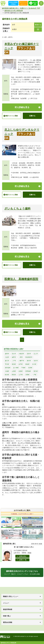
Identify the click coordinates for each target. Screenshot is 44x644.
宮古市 (14, 354)
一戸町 (34, 375)
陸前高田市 (28, 357)
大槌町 (7, 371)
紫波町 (27, 364)
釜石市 (7, 361)
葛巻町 (14, 364)
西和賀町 (8, 368)
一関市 (21, 357)
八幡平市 (21, 361)
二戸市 (14, 361)
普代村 (36, 371)
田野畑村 (28, 371)
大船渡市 (21, 354)
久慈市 (7, 357)
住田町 (30, 368)
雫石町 (7, 364)
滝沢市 (36, 361)
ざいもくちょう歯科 (17, 208)
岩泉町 (21, 371)
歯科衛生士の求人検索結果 (13, 10)
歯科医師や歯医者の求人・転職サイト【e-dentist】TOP (21, 8)
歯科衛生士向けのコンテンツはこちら (22, 572)
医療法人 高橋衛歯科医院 (21, 279)
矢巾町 (34, 364)
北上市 (36, 354)
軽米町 (7, 375)
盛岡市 (7, 354)
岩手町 (21, 364)
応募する (32, 116)
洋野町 (27, 375)
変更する (38, 25)
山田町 (14, 371)
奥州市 (29, 361)
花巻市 (29, 354)
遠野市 (14, 357)
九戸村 (21, 375)
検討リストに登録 (12, 116)
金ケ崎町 (16, 368)
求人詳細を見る (22, 107)
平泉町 (23, 368)
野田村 (14, 375)
